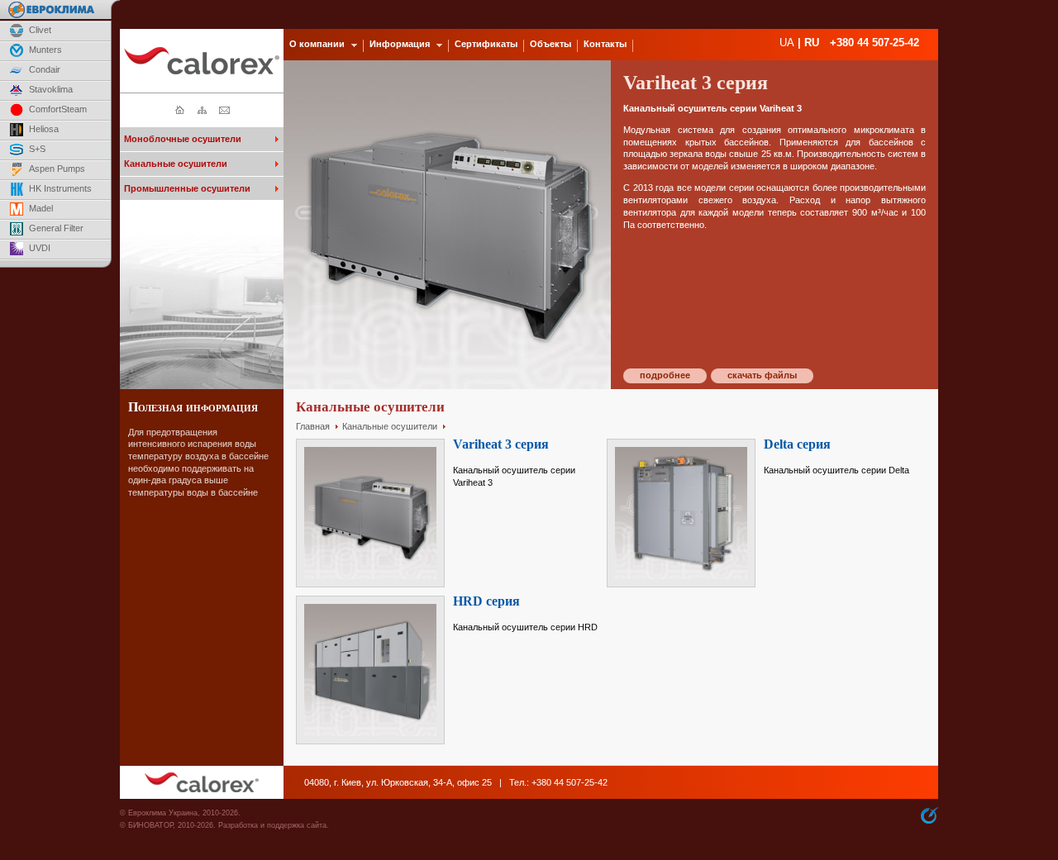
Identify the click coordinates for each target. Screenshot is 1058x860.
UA (786, 42)
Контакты (605, 44)
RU (811, 42)
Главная (313, 426)
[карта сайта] (202, 112)
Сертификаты (486, 44)
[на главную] (179, 112)
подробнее (665, 375)
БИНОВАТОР (150, 825)
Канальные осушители (389, 426)
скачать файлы (762, 375)
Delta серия (797, 444)
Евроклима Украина (163, 813)
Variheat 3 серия (501, 444)
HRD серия (486, 601)
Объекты (550, 44)
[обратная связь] (224, 112)
